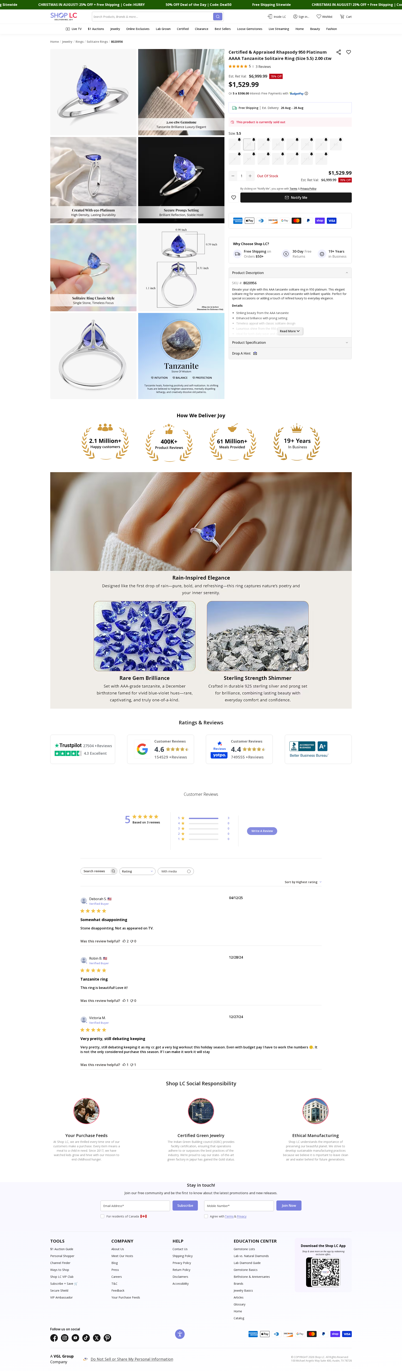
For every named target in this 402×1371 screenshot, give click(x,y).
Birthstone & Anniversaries (252, 1277)
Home (238, 1311)
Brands (238, 1284)
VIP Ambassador (61, 1297)
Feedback (117, 1290)
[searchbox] (95, 871)
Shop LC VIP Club (61, 1277)
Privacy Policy (182, 1263)
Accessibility (181, 1284)
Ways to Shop (59, 1270)
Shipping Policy (183, 1256)
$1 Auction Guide (61, 1249)
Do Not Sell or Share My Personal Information (132, 1359)
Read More (288, 331)
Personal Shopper (62, 1256)
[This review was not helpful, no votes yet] (131, 941)
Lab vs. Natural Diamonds (251, 1256)
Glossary (239, 1304)
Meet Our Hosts (122, 1256)
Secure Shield (59, 1290)
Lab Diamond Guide (247, 1263)
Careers (116, 1277)
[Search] (217, 16)
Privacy (241, 1216)
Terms (229, 1216)
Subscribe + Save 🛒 (64, 1284)
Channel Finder (60, 1263)
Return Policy (181, 1270)
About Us (117, 1249)
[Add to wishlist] (348, 52)
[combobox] (153, 16)
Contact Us (180, 1249)
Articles (239, 1297)
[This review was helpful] (124, 941)
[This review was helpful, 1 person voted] (124, 1000)
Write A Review (262, 831)
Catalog (239, 1318)
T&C (114, 1284)
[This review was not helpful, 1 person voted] (131, 1064)
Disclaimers (180, 1277)
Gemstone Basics (246, 1270)
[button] (306, 93)
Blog (114, 1263)
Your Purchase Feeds (125, 1297)
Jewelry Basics (243, 1290)
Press (115, 1270)
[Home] (71, 16)
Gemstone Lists (244, 1249)
